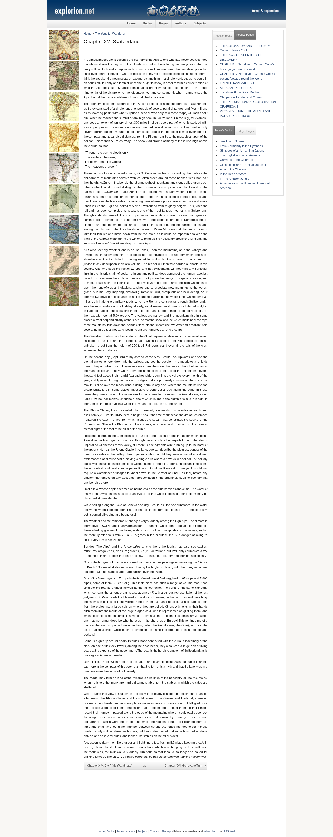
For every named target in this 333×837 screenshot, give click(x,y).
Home (131, 23)
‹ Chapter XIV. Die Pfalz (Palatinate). (109, 765)
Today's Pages (245, 131)
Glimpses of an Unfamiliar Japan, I (242, 150)
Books (147, 23)
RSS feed (229, 831)
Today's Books (223, 130)
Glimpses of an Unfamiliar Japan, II (243, 165)
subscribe (209, 831)
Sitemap (166, 831)
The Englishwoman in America (240, 155)
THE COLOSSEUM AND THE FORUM (245, 46)
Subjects (200, 23)
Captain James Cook (234, 50)
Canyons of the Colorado (236, 160)
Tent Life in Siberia (232, 141)
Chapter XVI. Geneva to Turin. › (185, 765)
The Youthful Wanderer (110, 33)
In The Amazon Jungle (234, 178)
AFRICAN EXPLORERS (236, 88)
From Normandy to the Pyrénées (241, 146)
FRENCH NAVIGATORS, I (237, 83)
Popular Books (223, 35)
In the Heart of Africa (233, 174)
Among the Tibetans (233, 169)
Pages (163, 23)
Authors (180, 23)
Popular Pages (245, 34)
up (144, 765)
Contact (154, 831)
